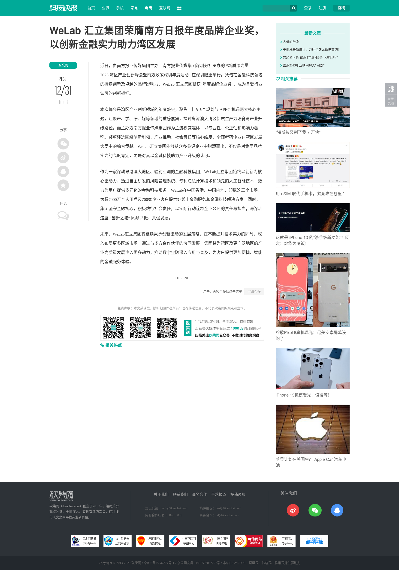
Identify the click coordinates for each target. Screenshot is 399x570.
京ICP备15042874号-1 (159, 563)
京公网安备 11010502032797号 (198, 563)
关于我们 (161, 494)
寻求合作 (254, 291)
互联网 (164, 8)
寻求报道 (218, 494)
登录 (307, 8)
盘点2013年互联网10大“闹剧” (303, 65)
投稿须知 (237, 494)
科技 (250, 75)
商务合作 (199, 494)
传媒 (137, 65)
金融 (241, 75)
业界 (105, 8)
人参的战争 (290, 42)
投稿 (341, 8)
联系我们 (180, 494)
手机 (120, 8)
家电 (134, 8)
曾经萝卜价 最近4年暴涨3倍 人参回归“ (310, 57)
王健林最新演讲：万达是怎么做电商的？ (311, 49)
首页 (91, 8)
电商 (148, 8)
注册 (322, 8)
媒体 (196, 128)
